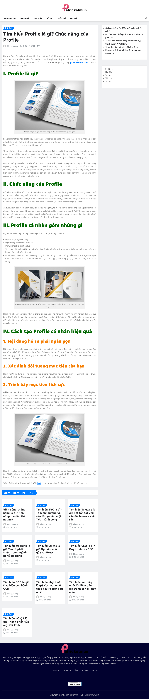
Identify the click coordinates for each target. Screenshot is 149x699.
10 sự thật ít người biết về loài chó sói (122, 47)
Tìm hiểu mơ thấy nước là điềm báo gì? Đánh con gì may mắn (82, 587)
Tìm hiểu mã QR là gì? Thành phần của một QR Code (16, 622)
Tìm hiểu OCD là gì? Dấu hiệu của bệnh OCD (16, 585)
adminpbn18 (12, 524)
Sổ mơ (50, 18)
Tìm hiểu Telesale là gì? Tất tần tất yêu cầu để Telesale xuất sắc (82, 514)
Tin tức (74, 18)
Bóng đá (24, 18)
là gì (39, 483)
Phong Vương (12, 46)
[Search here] (146, 18)
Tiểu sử (62, 18)
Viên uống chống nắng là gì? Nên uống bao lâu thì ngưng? (14, 514)
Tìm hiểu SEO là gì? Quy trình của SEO (82, 547)
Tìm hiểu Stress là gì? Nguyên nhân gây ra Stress (48, 549)
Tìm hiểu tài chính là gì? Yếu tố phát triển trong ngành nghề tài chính (16, 550)
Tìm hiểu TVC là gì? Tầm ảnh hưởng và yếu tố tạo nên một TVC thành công (49, 514)
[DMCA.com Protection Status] (75, 683)
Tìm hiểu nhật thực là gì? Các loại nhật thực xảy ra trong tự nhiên (49, 587)
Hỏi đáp (38, 18)
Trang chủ (10, 18)
